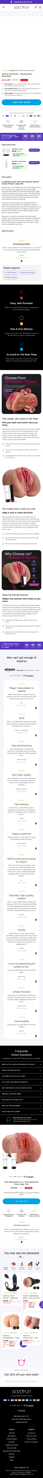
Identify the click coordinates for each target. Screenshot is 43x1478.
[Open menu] (4, 7)
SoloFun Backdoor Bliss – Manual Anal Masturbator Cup (31, 1298)
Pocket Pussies (11, 277)
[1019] (38, 1341)
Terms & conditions (31, 1442)
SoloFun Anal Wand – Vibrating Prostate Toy (10, 1298)
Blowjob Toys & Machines (11, 1451)
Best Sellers (11, 1436)
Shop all (11, 1433)
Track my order (31, 1436)
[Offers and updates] (35, 7)
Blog (11, 1460)
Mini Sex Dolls (11, 1448)
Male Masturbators (27, 272)
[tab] (5, 1265)
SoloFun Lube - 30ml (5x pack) (17, 149)
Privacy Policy (31, 1439)
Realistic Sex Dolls (12, 1445)
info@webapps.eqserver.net (21, 1121)
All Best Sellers (11, 272)
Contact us (31, 1433)
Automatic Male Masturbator (22, 1419)
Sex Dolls (11, 1442)
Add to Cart (34, 150)
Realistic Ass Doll (21, 1422)
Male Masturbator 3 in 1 (21, 1416)
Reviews (11, 1454)
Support (11, 1457)
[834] (18, 1302)
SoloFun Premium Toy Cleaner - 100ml (19, 161)
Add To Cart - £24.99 (21, 102)
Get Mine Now (21, 1201)
